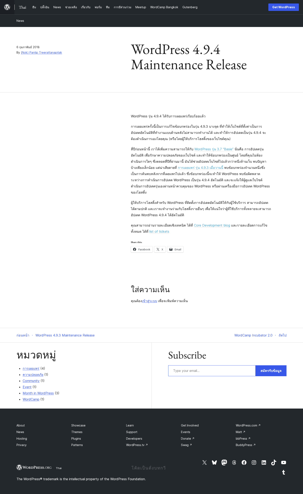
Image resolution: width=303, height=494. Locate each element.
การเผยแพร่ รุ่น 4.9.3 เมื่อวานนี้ (200, 168)
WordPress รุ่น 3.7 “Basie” (214, 149)
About (20, 425)
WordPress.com (248, 425)
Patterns (77, 445)
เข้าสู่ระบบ (149, 301)
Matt (240, 432)
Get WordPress (283, 7)
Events (185, 432)
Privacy (21, 445)
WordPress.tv (137, 445)
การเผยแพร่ (31, 368)
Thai (59, 468)
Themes (76, 432)
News (20, 20)
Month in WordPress (38, 393)
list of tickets (159, 231)
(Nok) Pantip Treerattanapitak (41, 52)
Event (27, 387)
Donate (188, 438)
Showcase (78, 425)
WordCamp (31, 399)
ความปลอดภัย (33, 375)
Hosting (21, 438)
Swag (186, 445)
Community (31, 381)
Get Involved (190, 425)
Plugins (76, 438)
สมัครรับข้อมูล (271, 371)
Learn (130, 425)
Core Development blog (212, 225)
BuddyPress (246, 445)
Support (131, 432)
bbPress (243, 438)
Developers (134, 438)
